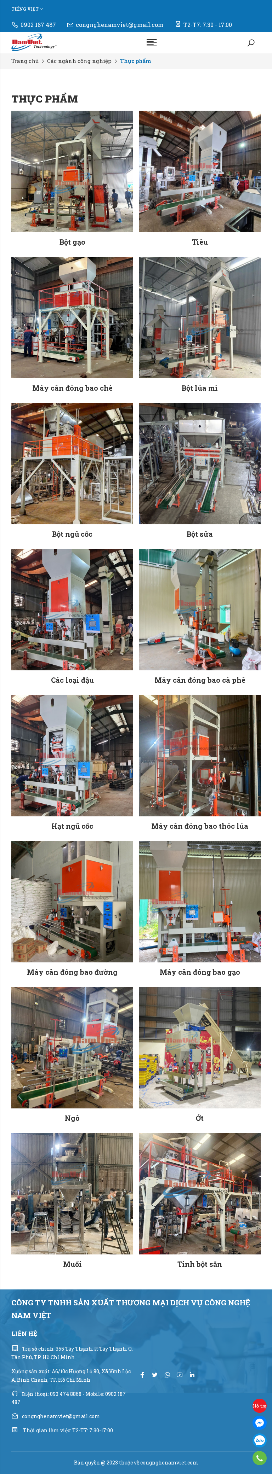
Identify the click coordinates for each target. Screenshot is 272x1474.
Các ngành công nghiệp (79, 60)
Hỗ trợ (259, 1406)
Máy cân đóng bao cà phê (199, 679)
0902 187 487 (38, 24)
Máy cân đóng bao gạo (200, 972)
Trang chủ (25, 60)
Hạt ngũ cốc (72, 826)
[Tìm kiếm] (250, 42)
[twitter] (154, 1375)
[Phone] (260, 1458)
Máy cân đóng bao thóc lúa (199, 826)
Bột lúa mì (200, 387)
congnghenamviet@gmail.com (120, 24)
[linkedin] (192, 1375)
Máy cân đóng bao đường (72, 972)
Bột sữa (200, 533)
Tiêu (200, 241)
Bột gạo (72, 241)
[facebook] (142, 1375)
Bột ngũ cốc (72, 533)
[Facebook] (260, 1423)
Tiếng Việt (25, 9)
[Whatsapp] (167, 1375)
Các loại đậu (72, 679)
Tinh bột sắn (199, 1264)
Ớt (200, 1118)
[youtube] (179, 1375)
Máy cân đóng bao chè (72, 387)
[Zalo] (260, 1440)
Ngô (72, 1118)
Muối (72, 1264)
